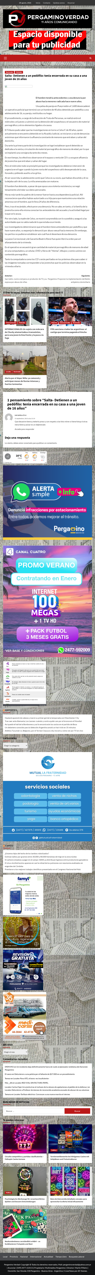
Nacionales (9, 72)
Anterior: (26, 278)
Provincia (14, 1256)
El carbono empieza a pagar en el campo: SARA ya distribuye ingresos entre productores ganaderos (46, 860)
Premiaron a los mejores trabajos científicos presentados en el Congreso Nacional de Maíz (43, 869)
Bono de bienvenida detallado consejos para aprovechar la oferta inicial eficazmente (68, 1200)
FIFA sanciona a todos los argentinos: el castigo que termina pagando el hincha (68, 331)
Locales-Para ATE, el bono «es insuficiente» (31, 1078)
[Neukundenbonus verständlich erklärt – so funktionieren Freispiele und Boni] (25, 1223)
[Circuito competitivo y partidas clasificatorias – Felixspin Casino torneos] (25, 1138)
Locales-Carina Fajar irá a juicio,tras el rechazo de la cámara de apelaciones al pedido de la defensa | (46, 1087)
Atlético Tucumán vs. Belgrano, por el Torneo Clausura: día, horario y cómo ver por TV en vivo (44, 730)
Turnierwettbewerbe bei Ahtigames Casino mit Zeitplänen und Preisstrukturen (69, 1158)
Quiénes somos (59, 3)
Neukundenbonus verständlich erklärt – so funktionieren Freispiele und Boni (22, 1242)
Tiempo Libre (61, 1256)
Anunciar (71, 3)
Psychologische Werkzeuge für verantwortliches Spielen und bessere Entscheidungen (25, 1200)
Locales (8, 372)
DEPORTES (11, 710)
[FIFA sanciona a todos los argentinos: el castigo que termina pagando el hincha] (70, 311)
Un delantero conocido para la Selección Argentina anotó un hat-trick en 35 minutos (40, 727)
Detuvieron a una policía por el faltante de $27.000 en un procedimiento (44, 1074)
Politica (8, 1150)
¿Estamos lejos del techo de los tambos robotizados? (27, 853)
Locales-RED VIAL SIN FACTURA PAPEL (31, 1083)
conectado (28, 443)
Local (5, 1256)
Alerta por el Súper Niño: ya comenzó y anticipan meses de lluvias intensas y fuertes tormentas (22, 381)
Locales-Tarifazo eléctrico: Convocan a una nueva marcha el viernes (42, 1094)
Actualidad (48, 1256)
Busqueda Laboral (76, 1256)
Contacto (46, 3)
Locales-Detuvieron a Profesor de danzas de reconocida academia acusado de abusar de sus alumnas (47, 1090)
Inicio (38, 3)
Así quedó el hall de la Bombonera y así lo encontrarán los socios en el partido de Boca (41, 724)
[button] (5, 58)
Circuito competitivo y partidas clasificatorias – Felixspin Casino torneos (24, 1158)
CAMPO (9, 846)
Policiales (19, 72)
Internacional (35, 1256)
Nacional (24, 1256)
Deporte (54, 323)
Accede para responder (24, 429)
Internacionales (11, 323)
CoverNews (69, 1271)
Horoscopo (42, 705)
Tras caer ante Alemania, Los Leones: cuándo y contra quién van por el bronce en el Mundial (43, 721)
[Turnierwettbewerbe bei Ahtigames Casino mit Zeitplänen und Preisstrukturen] (70, 1138)
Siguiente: (69, 278)
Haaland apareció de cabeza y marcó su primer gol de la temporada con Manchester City (42, 718)
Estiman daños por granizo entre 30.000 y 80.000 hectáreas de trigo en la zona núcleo (41, 856)
